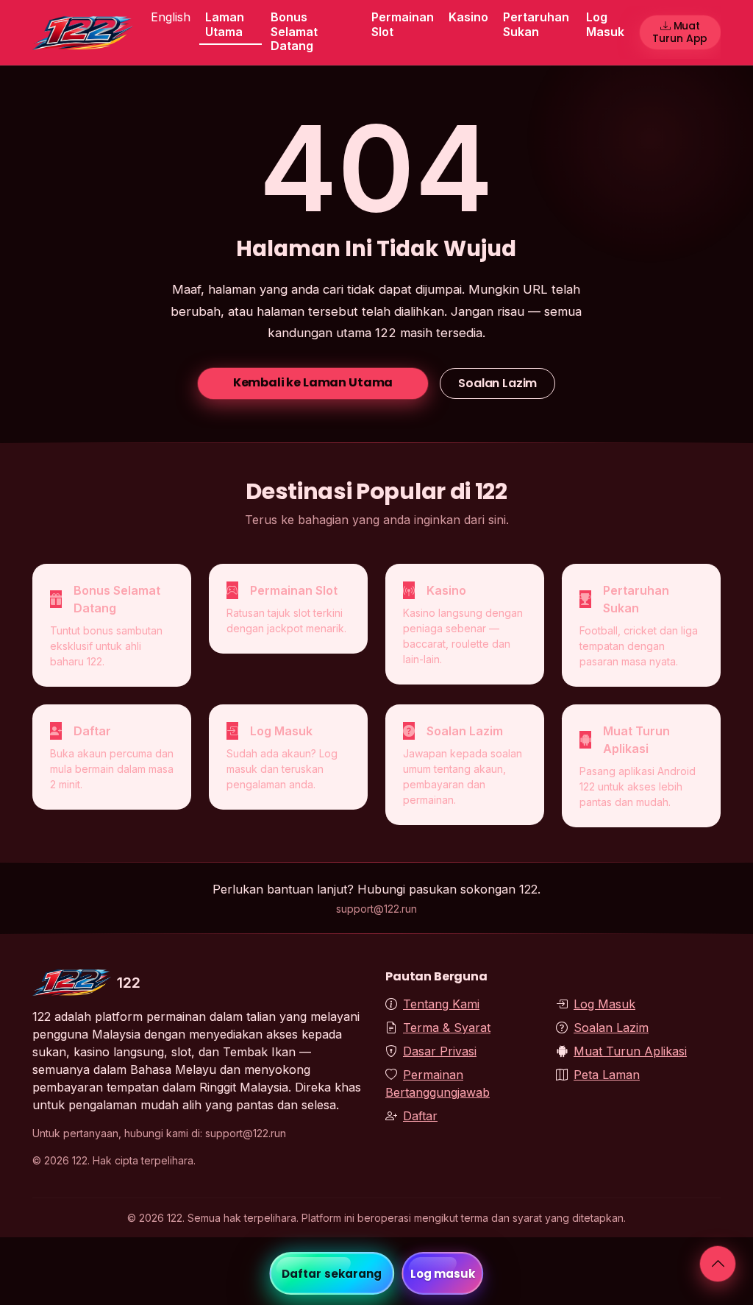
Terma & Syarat (446, 1027)
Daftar (420, 1115)
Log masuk (443, 1273)
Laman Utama (224, 24)
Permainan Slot (402, 24)
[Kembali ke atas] (717, 1263)
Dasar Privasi (440, 1051)
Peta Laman (607, 1074)
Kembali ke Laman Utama (313, 382)
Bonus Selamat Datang (294, 31)
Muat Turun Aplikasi (630, 1051)
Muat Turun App (679, 32)
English (170, 17)
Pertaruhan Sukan (536, 24)
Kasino (468, 17)
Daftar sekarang (332, 1273)
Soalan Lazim (497, 383)
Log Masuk (605, 24)
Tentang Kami (441, 1004)
